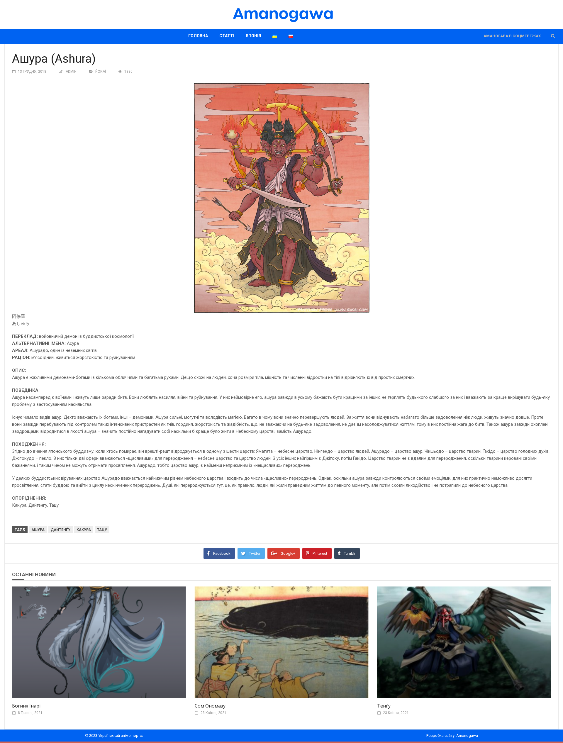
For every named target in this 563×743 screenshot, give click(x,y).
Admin (71, 71)
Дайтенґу (60, 530)
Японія (253, 35)
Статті (226, 35)
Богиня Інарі (26, 706)
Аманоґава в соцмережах (512, 36)
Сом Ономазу (210, 706)
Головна (198, 35)
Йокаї (100, 71)
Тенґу (384, 706)
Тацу (102, 530)
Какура (84, 530)
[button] (553, 36)
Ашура (38, 530)
